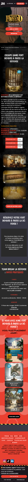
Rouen (18, 452)
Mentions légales (7, 438)
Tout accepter (14, 476)
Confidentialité (20, 438)
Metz (6, 450)
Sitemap (14, 442)
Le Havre (10, 449)
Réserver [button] (20, 4)
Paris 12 (11, 445)
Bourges (19, 447)
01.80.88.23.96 (14, 309)
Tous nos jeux (14, 416)
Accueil (2, 47)
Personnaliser (21, 479)
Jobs (20, 436)
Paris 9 (6, 445)
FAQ (11, 436)
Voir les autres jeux (14, 206)
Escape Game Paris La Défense (12, 47)
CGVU (3, 440)
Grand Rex (16, 454)
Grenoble (4, 449)
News (16, 436)
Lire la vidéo (14, 29)
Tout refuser (7, 479)
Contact (10, 440)
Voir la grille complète (14, 290)
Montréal (19, 450)
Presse (7, 436)
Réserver (14, 33)
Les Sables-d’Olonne (19, 449)
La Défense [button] (10, 3)
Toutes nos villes (20, 440)
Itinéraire (14, 307)
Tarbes (23, 452)
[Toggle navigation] (26, 3)
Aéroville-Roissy (7, 447)
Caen (23, 447)
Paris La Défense (19, 445)
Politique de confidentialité (9, 473)
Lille (14, 447)
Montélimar (12, 450)
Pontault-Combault (9, 452)
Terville (10, 454)
